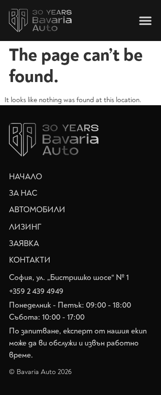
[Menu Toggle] (145, 20)
